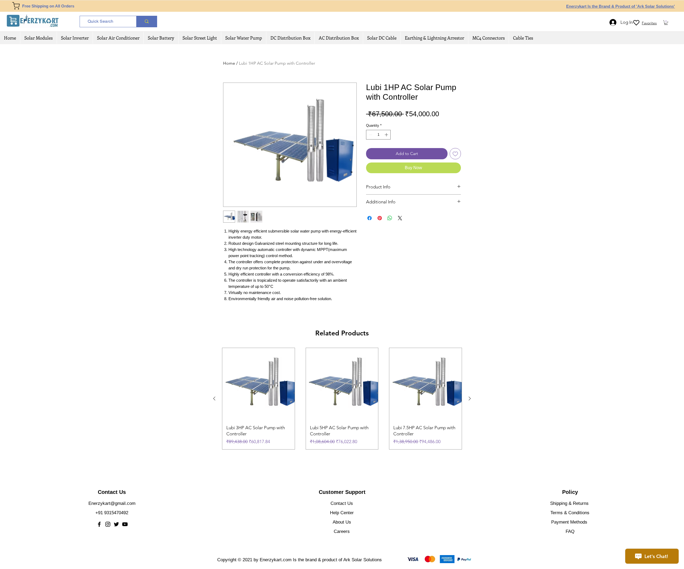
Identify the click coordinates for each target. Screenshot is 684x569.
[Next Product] (470, 398)
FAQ (570, 531)
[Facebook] (99, 524)
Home (229, 63)
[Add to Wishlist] (455, 153)
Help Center (342, 512)
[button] (666, 22)
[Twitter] (116, 524)
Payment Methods (570, 522)
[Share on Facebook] (369, 218)
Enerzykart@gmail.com (111, 503)
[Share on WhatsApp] (390, 218)
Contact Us (342, 503)
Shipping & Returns (569, 503)
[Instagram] (107, 524)
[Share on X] (400, 218)
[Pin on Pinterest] (379, 218)
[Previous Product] (214, 398)
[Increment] (387, 134)
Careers (342, 531)
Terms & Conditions (569, 512)
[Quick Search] (146, 21)
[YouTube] (125, 524)
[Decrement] (370, 134)
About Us (342, 522)
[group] (342, 398)
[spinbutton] (378, 134)
